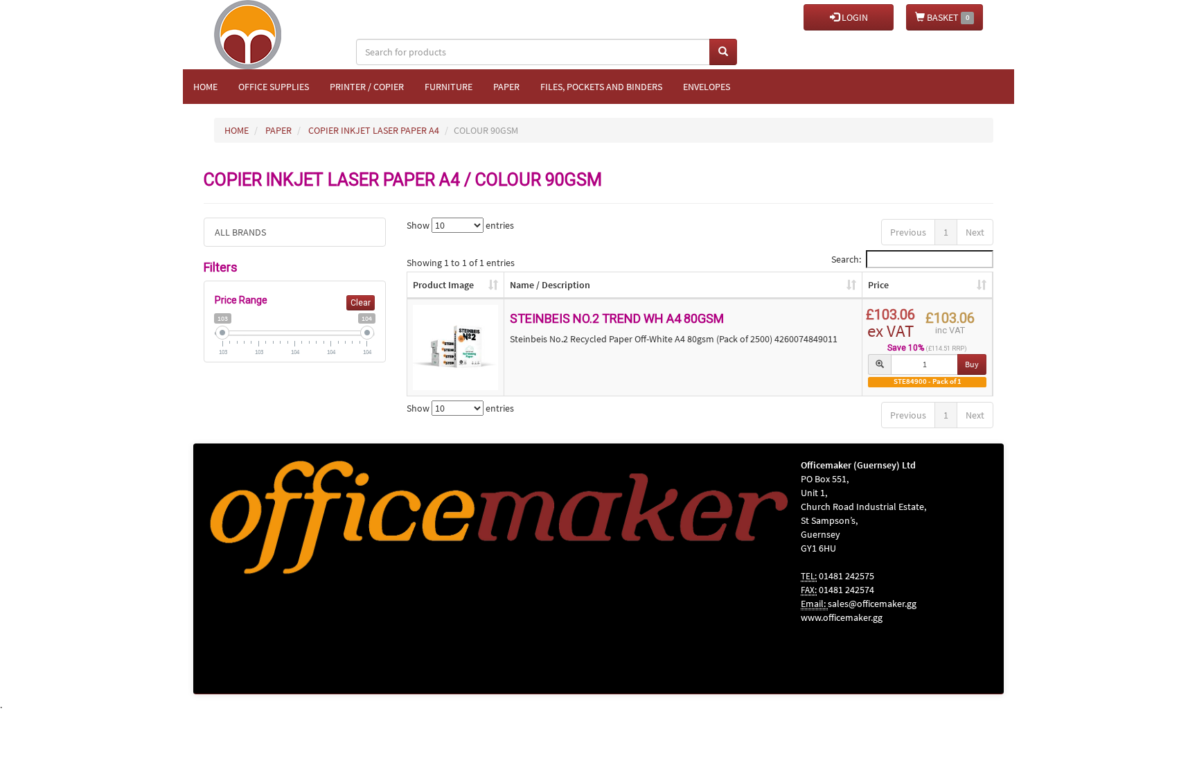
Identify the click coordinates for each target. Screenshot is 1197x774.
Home (205, 86)
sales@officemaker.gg (872, 603)
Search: (846, 259)
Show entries (460, 225)
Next (975, 232)
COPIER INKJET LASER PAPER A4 (373, 130)
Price (878, 285)
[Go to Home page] (252, 17)
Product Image (443, 285)
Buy (972, 364)
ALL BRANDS (240, 232)
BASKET (947, 17)
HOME (236, 130)
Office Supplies (273, 86)
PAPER (278, 130)
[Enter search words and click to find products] (723, 52)
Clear (361, 303)
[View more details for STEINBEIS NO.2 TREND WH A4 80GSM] (456, 348)
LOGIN (854, 17)
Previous (908, 232)
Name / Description (550, 285)
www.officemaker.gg (842, 617)
